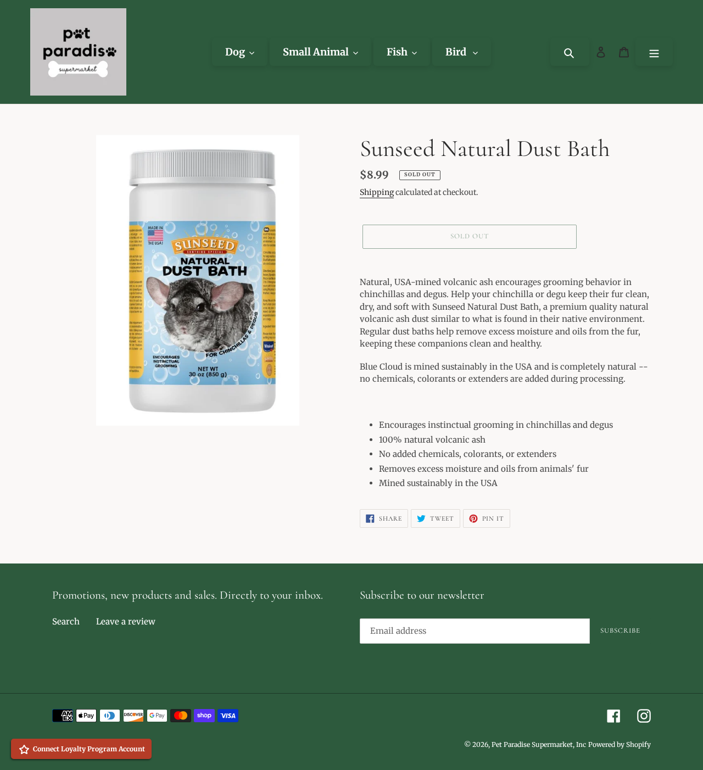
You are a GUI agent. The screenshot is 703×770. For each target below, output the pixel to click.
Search (66, 621)
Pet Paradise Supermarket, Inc (539, 744)
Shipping (377, 192)
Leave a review (125, 621)
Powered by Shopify (619, 744)
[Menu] (654, 52)
